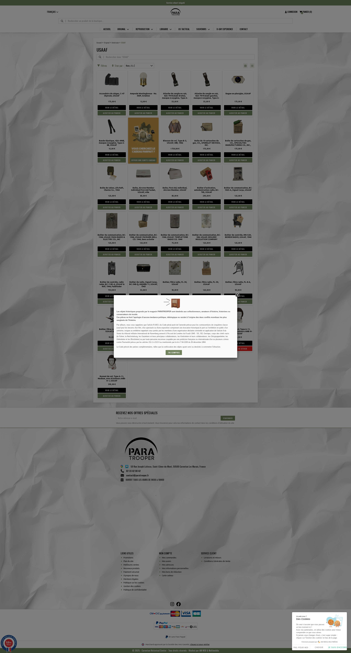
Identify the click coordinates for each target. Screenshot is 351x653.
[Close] (237, 295)
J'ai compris (174, 352)
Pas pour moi (301, 648)
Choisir (319, 647)
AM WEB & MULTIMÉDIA (329, 642)
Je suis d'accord (337, 647)
